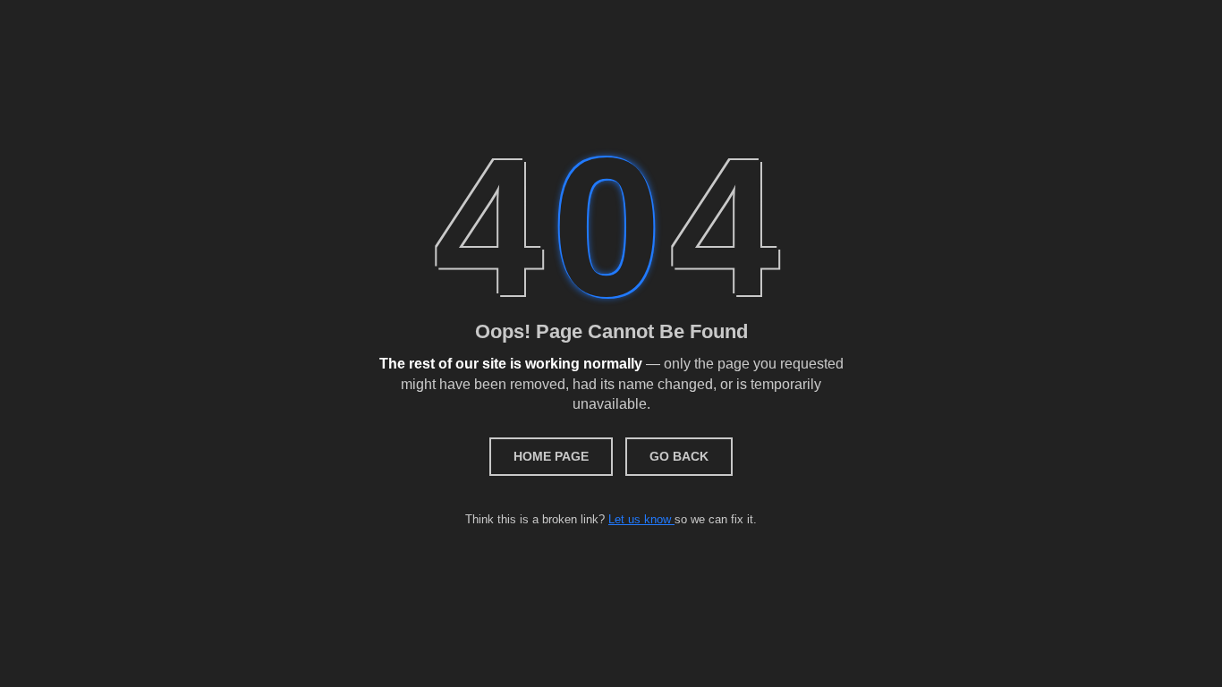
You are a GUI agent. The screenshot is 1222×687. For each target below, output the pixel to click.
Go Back (679, 456)
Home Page (551, 456)
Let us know (641, 519)
